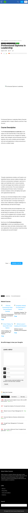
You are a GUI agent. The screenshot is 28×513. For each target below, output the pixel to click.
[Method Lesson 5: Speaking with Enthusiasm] (20, 324)
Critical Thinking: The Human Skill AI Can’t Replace (6, 332)
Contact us (4, 494)
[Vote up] (6, 53)
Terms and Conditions (6, 492)
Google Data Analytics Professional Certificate (14, 406)
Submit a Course (22, 2)
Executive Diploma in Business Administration (14, 417)
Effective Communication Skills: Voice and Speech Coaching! (7, 316)
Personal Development (11, 43)
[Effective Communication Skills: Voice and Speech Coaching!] (7, 305)
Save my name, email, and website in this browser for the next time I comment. (13, 381)
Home (2, 40)
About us (3, 488)
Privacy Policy (4, 490)
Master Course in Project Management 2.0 (13, 411)
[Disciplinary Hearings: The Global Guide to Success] (20, 305)
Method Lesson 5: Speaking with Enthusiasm (20, 329)
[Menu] (1, 2)
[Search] (18, 2)
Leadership (6, 40)
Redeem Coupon (16, 263)
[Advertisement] (14, 19)
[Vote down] (4, 53)
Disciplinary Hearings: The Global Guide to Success (20, 313)
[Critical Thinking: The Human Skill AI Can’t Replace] (7, 324)
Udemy (17, 43)
